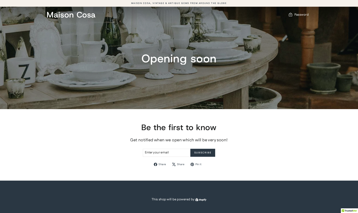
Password (301, 14)
